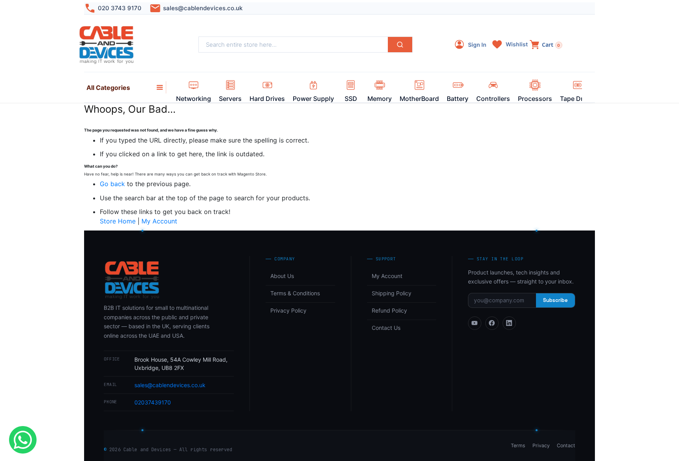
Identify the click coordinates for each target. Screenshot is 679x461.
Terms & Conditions (295, 293)
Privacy (541, 445)
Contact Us (386, 327)
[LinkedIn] (509, 323)
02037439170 (152, 402)
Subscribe (555, 300)
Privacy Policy (288, 310)
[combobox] (293, 44)
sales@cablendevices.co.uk (202, 8)
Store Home (118, 221)
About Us (282, 276)
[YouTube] (474, 323)
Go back (112, 184)
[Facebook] (492, 323)
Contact (566, 445)
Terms (518, 445)
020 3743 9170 (119, 8)
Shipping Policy (391, 293)
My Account (159, 221)
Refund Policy (389, 310)
